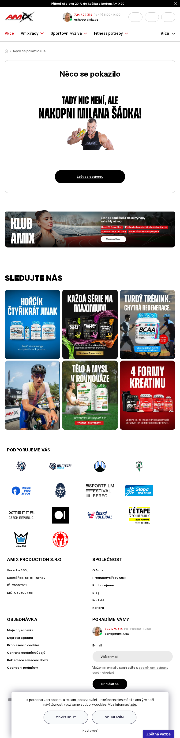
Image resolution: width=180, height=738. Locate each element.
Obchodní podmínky (22, 667)
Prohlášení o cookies (23, 645)
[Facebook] (10, 717)
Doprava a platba (20, 637)
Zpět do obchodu (90, 176)
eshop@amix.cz (86, 19)
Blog (96, 592)
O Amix (97, 570)
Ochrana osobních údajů (26, 652)
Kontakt (98, 600)
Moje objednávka (20, 630)
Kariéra (98, 607)
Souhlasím (114, 717)
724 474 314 (83, 14)
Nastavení (90, 730)
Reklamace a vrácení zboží (27, 660)
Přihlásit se (110, 684)
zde (133, 704)
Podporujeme (103, 585)
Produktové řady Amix (109, 578)
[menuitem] (11, 33)
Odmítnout (66, 717)
